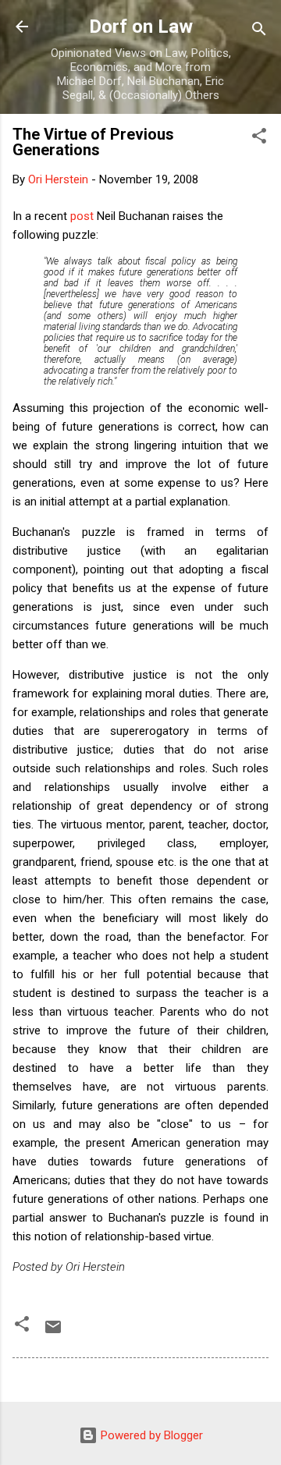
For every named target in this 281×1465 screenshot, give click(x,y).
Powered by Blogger (150, 1435)
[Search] (259, 31)
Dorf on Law (141, 26)
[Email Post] (53, 1332)
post (82, 216)
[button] (259, 138)
